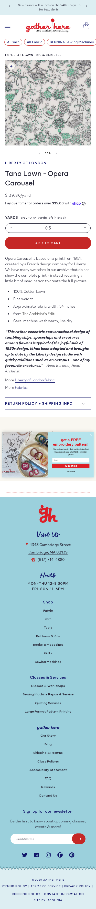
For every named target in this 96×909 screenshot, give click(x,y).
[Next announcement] (86, 6)
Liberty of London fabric (35, 379)
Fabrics (21, 387)
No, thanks (71, 471)
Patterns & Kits (48, 636)
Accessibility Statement (48, 770)
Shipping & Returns (48, 753)
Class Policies (48, 761)
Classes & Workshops (48, 686)
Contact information (64, 894)
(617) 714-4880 (51, 559)
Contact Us (48, 795)
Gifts (48, 653)
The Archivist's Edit (38, 313)
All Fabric (34, 41)
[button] (48, 404)
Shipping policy (26, 894)
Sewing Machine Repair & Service (48, 694)
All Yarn (13, 41)
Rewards (48, 787)
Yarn (48, 619)
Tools (48, 627)
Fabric (48, 610)
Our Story (48, 735)
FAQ (48, 778)
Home (9, 55)
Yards (11, 218)
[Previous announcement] (9, 6)
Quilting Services (48, 703)
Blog (48, 744)
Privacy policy (77, 886)
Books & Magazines (48, 644)
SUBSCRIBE (71, 465)
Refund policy (14, 886)
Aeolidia (55, 900)
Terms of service (46, 886)
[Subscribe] (79, 838)
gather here (53, 880)
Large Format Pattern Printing (48, 711)
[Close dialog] (91, 435)
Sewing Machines (48, 662)
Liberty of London (26, 163)
